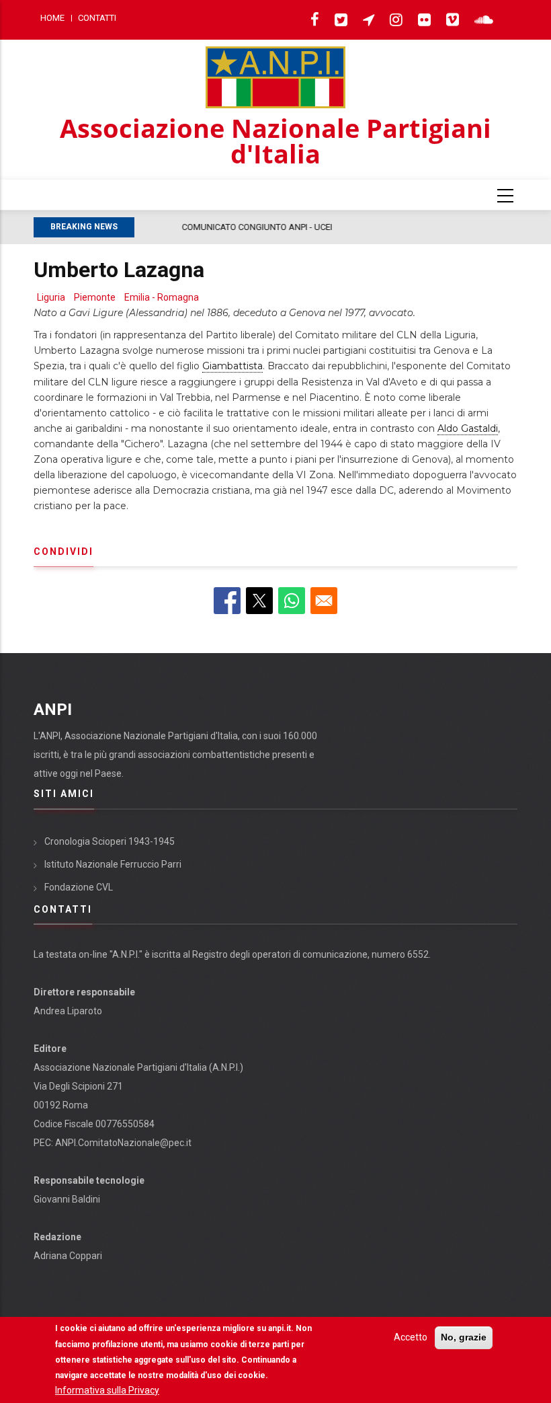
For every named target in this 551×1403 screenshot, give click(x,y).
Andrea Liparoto (68, 1011)
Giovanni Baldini (67, 1199)
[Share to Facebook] (227, 600)
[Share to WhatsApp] (291, 600)
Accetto (410, 1337)
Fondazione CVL (78, 887)
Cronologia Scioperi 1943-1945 (109, 841)
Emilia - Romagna (161, 297)
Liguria (51, 297)
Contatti (97, 18)
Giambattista (232, 366)
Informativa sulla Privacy (107, 1390)
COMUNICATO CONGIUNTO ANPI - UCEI (216, 227)
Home (52, 18)
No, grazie (463, 1337)
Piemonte (95, 297)
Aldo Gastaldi (467, 428)
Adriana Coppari (68, 1255)
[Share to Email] (323, 600)
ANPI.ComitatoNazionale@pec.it (123, 1142)
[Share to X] (259, 600)
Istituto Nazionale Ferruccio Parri (112, 864)
